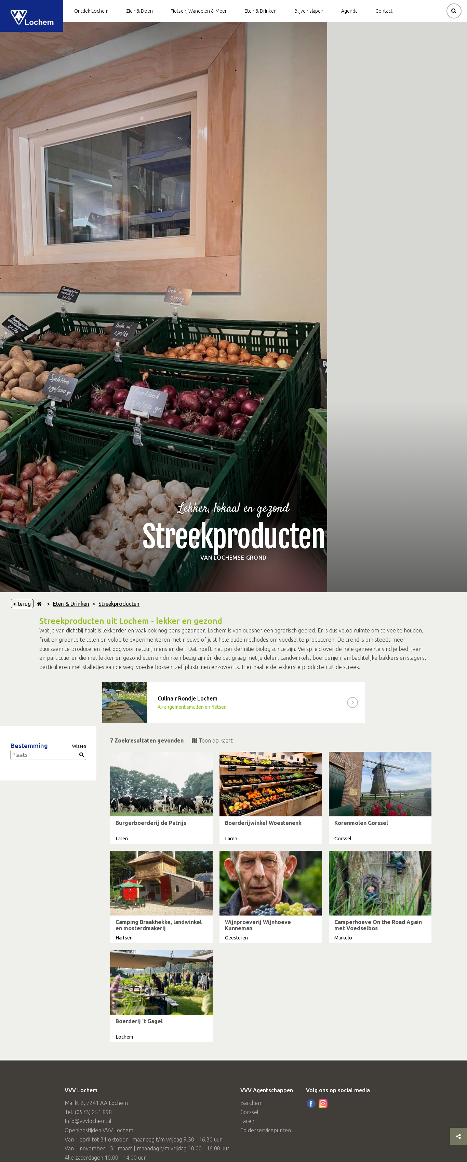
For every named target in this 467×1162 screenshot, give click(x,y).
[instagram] (323, 1103)
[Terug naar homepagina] (39, 604)
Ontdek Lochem (91, 11)
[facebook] (311, 1103)
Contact (383, 11)
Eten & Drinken (260, 11)
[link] (233, 702)
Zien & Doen (139, 11)
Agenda (349, 11)
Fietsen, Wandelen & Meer (199, 11)
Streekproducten (118, 604)
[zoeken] (454, 10)
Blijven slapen (308, 11)
